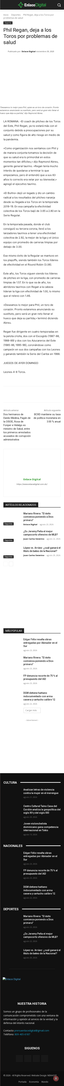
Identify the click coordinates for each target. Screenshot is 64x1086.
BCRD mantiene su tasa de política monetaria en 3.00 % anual (47, 418)
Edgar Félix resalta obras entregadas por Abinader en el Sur (40, 642)
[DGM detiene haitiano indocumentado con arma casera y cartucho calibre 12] (12, 697)
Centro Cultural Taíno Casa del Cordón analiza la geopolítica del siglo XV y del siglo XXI (42, 809)
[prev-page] (5, 564)
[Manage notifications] (56, 1078)
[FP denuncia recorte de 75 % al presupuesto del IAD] (12, 680)
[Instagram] (32, 490)
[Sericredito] (32, 579)
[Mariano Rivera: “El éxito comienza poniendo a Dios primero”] (12, 518)
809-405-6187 (22, 1034)
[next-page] (11, 564)
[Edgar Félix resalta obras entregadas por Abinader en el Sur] (12, 644)
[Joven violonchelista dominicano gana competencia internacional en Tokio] (12, 828)
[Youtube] (44, 1058)
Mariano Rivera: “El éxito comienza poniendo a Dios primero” (38, 517)
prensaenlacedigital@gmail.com (31, 1030)
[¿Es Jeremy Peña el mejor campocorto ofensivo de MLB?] (12, 536)
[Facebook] (26, 490)
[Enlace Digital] (32, 5)
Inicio (6, 14)
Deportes (15, 14)
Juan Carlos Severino (33, 539)
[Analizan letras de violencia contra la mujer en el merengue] (12, 794)
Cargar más (31, 710)
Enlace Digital (29, 51)
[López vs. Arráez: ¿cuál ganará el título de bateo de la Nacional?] (12, 552)
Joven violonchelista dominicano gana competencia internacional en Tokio (40, 827)
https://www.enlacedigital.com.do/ (32, 484)
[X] (38, 490)
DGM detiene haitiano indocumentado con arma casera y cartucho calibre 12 (39, 696)
